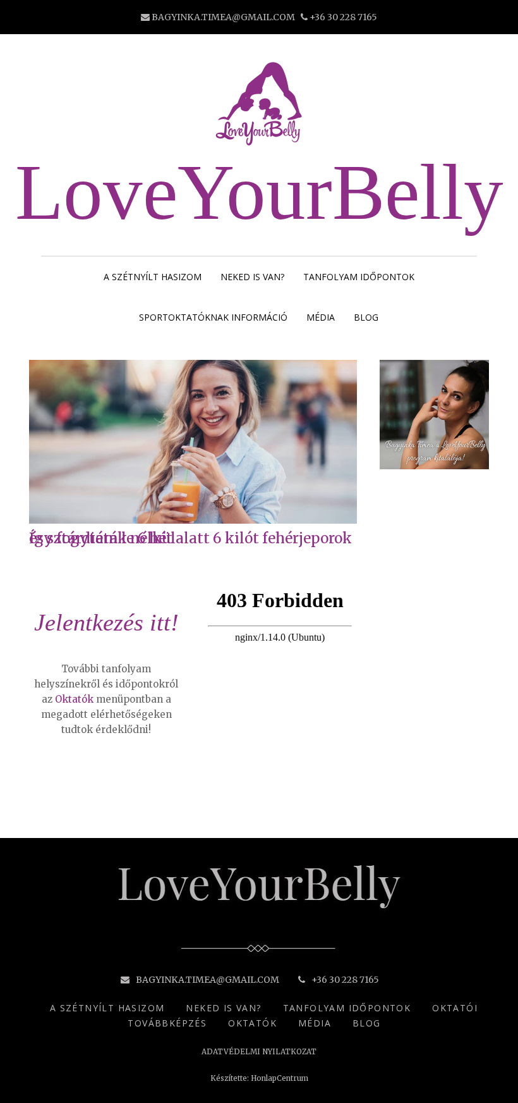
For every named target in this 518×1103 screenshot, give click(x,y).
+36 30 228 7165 (343, 17)
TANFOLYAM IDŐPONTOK (358, 277)
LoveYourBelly (259, 192)
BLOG (366, 317)
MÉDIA (320, 317)
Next (347, 454)
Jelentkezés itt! (106, 622)
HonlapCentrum (279, 1078)
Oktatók (74, 699)
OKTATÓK (252, 1023)
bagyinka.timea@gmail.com (223, 17)
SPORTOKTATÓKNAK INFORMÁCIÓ (213, 317)
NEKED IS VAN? (252, 277)
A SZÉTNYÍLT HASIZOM (153, 277)
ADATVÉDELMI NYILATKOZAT (259, 1051)
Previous (39, 454)
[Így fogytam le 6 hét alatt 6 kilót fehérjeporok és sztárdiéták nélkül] (193, 520)
